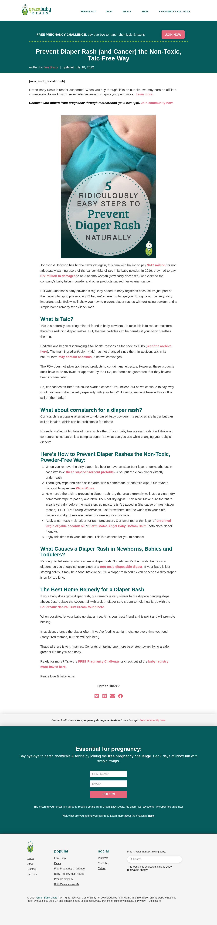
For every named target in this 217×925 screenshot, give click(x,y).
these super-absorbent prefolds (90, 472)
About (30, 863)
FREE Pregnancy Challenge (98, 661)
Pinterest (103, 858)
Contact (31, 869)
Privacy (141, 900)
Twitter (101, 868)
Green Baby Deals (46, 897)
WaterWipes (85, 488)
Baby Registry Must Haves (69, 873)
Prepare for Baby (63, 879)
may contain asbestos (75, 357)
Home (30, 858)
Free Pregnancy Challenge (69, 868)
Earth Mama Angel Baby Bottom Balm (117, 526)
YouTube (103, 863)
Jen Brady (51, 67)
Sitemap (32, 874)
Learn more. (144, 94)
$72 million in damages (57, 276)
